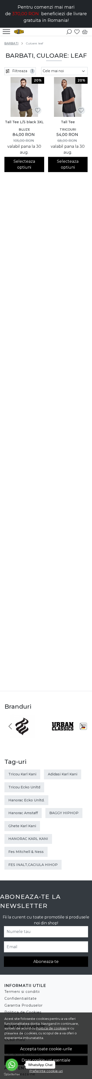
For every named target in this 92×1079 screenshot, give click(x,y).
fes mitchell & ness (26, 852)
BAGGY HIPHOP (64, 813)
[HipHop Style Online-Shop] (20, 32)
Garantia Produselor (23, 1005)
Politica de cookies (51, 1028)
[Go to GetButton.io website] (12, 1074)
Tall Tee (68, 122)
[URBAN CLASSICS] (70, 735)
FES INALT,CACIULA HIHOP (33, 865)
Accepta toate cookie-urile (46, 1049)
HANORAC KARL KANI (28, 838)
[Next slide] (82, 726)
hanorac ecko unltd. (26, 800)
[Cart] (84, 32)
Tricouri (68, 129)
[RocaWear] (22, 735)
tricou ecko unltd (24, 787)
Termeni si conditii (22, 991)
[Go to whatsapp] (12, 1065)
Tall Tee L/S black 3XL (24, 122)
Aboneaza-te (46, 961)
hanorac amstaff (23, 813)
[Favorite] (76, 32)
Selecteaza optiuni (24, 164)
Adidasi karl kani (62, 774)
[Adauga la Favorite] (37, 110)
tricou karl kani (22, 774)
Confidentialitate (20, 998)
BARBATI (11, 43)
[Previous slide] (10, 726)
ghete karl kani (22, 826)
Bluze (24, 129)
